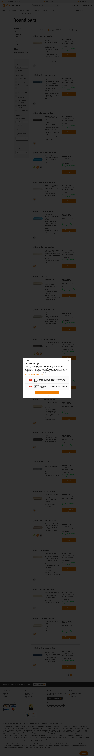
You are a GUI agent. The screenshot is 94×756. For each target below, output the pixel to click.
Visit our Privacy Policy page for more (34, 374)
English (27, 360)
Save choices (47, 396)
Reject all (40, 392)
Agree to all (53, 392)
